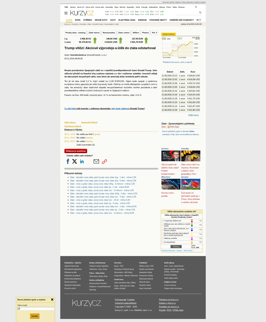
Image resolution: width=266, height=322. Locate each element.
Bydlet (197, 2)
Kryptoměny (118, 276)
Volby (166, 278)
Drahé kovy (101, 20)
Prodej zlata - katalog (75, 33)
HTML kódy (178, 310)
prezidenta (145, 87)
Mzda (101, 276)
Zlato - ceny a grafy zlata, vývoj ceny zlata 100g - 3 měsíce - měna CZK (102, 184)
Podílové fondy (128, 269)
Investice (165, 149)
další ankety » (188, 250)
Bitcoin (122, 7)
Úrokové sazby (94, 266)
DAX (121, 14)
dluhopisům (135, 84)
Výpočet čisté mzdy (71, 266)
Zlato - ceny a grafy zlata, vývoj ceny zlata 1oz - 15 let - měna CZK (100, 200)
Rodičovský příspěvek (72, 279)
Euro (100, 269)
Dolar (105, 269)
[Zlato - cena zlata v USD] (180, 57)
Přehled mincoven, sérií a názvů (177, 62)
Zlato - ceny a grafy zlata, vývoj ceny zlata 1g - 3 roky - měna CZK (100, 203)
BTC (121, 12)
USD (107, 14)
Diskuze (181, 7)
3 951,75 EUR (136, 42)
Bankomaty (100, 263)
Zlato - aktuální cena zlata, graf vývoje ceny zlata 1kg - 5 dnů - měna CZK (103, 180)
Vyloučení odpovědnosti (125, 303)
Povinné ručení (70, 288)
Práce (168, 7)
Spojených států (92, 70)
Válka (174, 7)
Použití (162, 310)
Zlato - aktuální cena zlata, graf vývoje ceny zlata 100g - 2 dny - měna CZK (103, 193)
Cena (171, 266)
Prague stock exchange (173, 288)
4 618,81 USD (111, 42)
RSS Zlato (174, 127)
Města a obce (144, 266)
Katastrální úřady (145, 272)
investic (84, 108)
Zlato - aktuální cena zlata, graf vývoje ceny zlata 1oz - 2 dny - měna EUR (103, 206)
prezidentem (78, 70)
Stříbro (136, 33)
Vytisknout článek (72, 126)
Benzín (127, 286)
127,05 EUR (137, 38)
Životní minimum (70, 282)
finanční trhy (89, 73)
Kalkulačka (153, 7)
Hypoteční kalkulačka (72, 285)
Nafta (133, 286)
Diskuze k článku (73, 130)
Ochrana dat (120, 299)
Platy (105, 276)
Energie (144, 7)
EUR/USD (119, 81)
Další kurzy (193, 115)
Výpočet (78, 263)
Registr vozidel (169, 269)
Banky (91, 263)
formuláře (147, 288)
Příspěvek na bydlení (72, 276)
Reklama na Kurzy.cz (169, 299)
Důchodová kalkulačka (73, 269)
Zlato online (124, 33)
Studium (203, 2)
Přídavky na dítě (70, 272)
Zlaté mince (94, 33)
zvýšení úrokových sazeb (97, 90)
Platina (145, 33)
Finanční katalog (170, 275)
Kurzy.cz (67, 24)
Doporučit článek (89, 122)
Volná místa (100, 273)
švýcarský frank (105, 84)
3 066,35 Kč (85, 38)
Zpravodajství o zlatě (111, 24)
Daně (141, 288)
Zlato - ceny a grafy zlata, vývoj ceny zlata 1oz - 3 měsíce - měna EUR (102, 213)
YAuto (184, 2)
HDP (125, 272)
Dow (77, 95)
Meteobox (190, 2)
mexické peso (95, 95)
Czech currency (170, 285)
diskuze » (180, 250)
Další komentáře (84, 145)
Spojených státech (120, 90)
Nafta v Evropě (119, 288)
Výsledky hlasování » (169, 250)
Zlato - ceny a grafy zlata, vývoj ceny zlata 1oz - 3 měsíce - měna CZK (102, 190)
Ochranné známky (146, 276)
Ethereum (134, 276)
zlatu (66, 87)
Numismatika (109, 33)
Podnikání (143, 263)
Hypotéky (130, 7)
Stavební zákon (145, 285)
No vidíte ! (81, 137)
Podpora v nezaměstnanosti (99, 287)
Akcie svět (90, 7)
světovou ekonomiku (100, 108)
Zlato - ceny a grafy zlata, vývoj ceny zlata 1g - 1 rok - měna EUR (99, 187)
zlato (132, 95)
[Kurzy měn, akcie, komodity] (87, 304)
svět (78, 108)
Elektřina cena (126, 20)
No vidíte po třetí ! (85, 134)
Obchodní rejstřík (168, 2)
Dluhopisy (118, 269)
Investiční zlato (98, 24)
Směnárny (93, 269)
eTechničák (174, 272)
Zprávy (73, 7)
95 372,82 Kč (85, 42)
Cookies (131, 299)
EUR (107, 12)
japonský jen (86, 84)
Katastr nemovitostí (146, 269)
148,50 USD (111, 38)
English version (170, 282)
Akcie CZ (80, 7)
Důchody (92, 290)
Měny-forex (165, 177)
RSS (169, 310)
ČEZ (151, 12)
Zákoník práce (144, 282)
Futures (67, 95)
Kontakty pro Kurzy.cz (169, 306)
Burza (116, 266)
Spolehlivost (178, 266)
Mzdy (130, 272)
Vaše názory (70, 122)
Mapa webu (173, 278)
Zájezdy (178, 2)
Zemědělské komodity (182, 20)
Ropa (137, 14)
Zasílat (34, 316)
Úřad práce (93, 276)
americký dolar (118, 76)
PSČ (152, 266)
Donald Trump (144, 70)
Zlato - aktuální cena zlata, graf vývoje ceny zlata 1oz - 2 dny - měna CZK (103, 197)
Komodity (185, 149)
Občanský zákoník (146, 279)
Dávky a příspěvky (96, 280)
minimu (125, 95)
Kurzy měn (99, 7)
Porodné (103, 283)
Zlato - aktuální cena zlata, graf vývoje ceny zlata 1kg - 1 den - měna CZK (103, 177)
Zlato (163, 127)
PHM (122, 286)
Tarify (138, 7)
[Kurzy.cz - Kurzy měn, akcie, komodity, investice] (82, 15)
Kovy (113, 20)
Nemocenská (94, 283)
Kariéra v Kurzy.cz (167, 303)
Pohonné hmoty (158, 20)
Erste (152, 14)
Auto (166, 266)
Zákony (162, 7)
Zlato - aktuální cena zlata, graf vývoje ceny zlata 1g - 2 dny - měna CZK (102, 209)
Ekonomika (118, 272)
